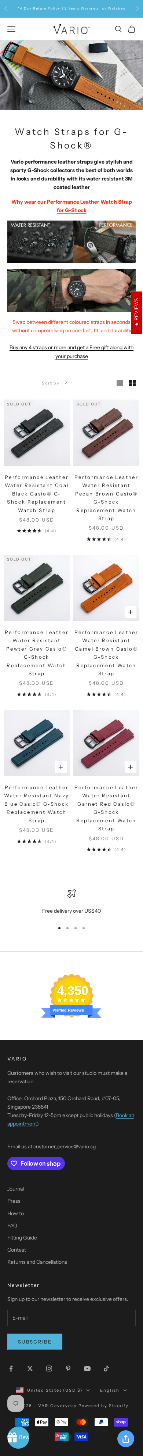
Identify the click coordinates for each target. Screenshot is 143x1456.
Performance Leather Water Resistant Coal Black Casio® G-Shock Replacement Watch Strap (37, 493)
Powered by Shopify (103, 1405)
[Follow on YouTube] (87, 1368)
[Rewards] (18, 1438)
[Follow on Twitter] (30, 1368)
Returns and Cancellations (37, 1262)
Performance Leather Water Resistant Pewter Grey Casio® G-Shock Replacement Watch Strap (37, 652)
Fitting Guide (22, 1237)
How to (15, 1213)
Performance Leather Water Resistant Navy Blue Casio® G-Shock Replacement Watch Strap (36, 803)
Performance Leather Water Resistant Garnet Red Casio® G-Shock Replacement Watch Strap (106, 807)
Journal (15, 1188)
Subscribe (35, 1342)
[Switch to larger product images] (120, 383)
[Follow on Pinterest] (68, 1368)
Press (14, 1201)
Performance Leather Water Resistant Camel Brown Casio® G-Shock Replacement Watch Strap (106, 652)
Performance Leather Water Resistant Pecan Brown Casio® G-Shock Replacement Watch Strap (106, 497)
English (110, 1390)
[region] (71, 902)
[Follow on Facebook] (11, 1368)
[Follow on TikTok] (106, 1368)
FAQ (12, 1225)
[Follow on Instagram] (49, 1368)
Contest (16, 1249)
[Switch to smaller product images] (132, 383)
